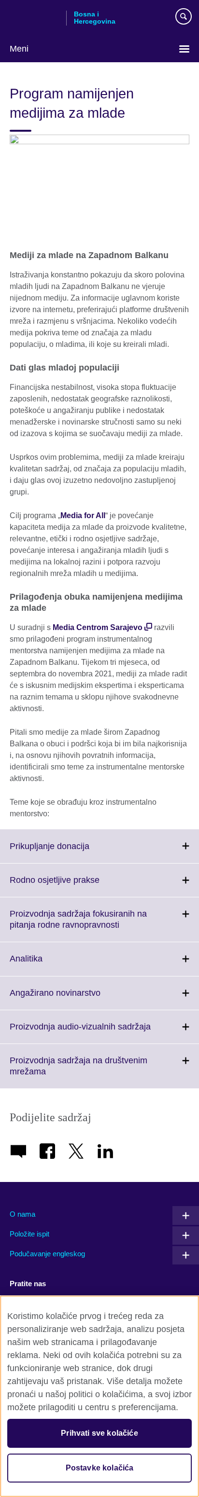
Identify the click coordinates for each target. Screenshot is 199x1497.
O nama (22, 1214)
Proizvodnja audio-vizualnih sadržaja (101, 1032)
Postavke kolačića (100, 1468)
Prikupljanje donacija (71, 852)
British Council (34, 18)
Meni (19, 49)
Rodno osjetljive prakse (76, 886)
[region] (99, 1396)
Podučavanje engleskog (47, 1254)
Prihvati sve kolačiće (99, 1433)
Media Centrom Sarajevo (97, 627)
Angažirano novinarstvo (76, 999)
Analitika (47, 964)
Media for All (82, 515)
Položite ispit (29, 1234)
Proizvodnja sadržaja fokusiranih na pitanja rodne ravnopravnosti (86, 925)
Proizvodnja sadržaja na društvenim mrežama (78, 1072)
